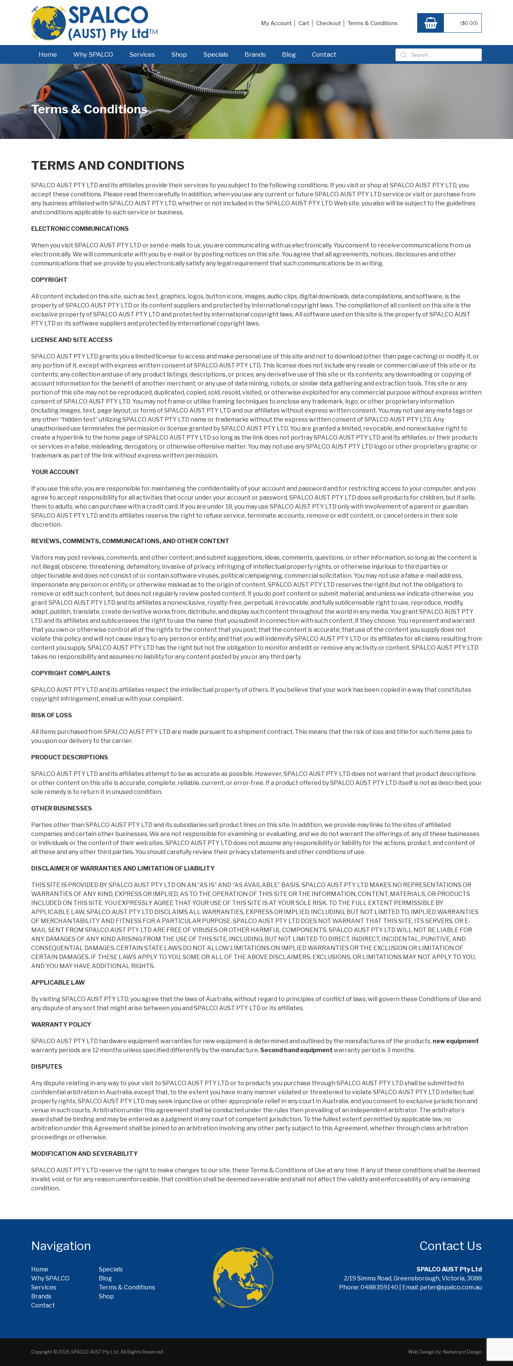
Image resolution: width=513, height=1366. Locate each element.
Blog (289, 54)
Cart (304, 23)
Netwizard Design (462, 1352)
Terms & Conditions (373, 23)
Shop (179, 54)
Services (142, 54)
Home (48, 54)
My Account (276, 23)
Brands (255, 54)
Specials (215, 54)
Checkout (328, 23)
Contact (324, 54)
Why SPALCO (93, 54)
